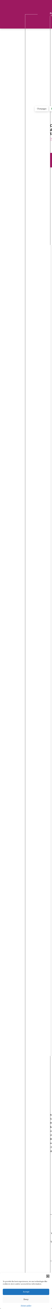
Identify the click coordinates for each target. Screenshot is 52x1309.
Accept (26, 1291)
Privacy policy (26, 1306)
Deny (26, 1299)
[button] (47, 1276)
